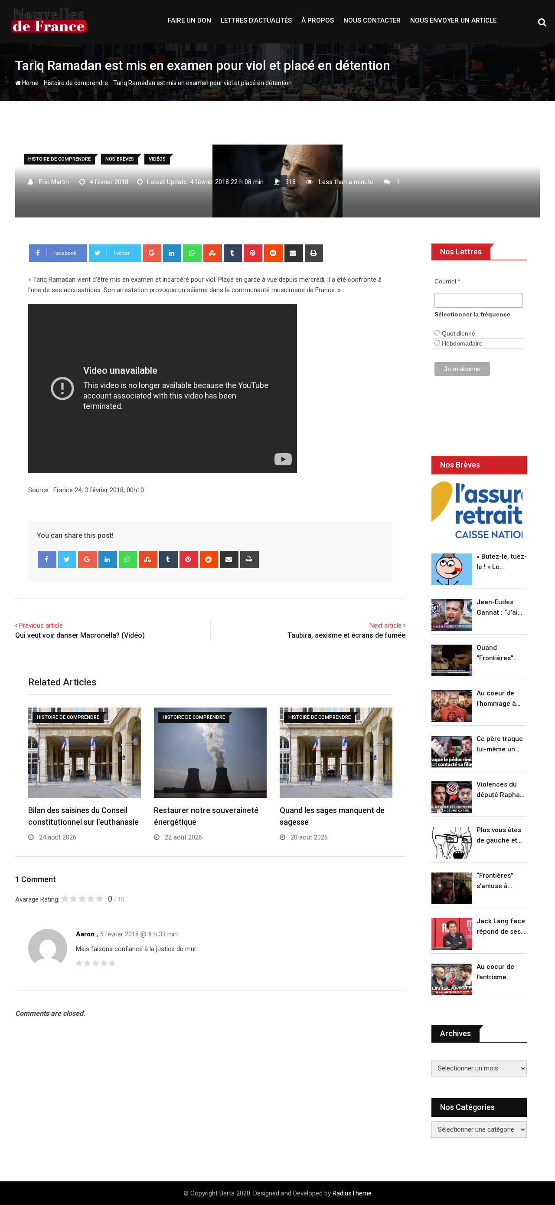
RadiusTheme (352, 1193)
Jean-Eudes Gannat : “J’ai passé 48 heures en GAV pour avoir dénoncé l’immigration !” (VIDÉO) (499, 608)
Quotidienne (457, 333)
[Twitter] (67, 559)
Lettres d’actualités (256, 20)
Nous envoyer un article (453, 20)
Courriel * (447, 281)
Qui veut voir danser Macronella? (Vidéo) (80, 635)
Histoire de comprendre (76, 82)
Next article (385, 625)
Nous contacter (372, 20)
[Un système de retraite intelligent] (476, 509)
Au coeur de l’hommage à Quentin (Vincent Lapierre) (496, 699)
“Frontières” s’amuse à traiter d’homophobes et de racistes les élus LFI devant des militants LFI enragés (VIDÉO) (499, 881)
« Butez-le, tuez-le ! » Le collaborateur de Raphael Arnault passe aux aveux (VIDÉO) (502, 562)
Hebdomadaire (461, 343)
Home (30, 82)
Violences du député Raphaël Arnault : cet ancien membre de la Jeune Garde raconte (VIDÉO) (501, 790)
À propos (317, 20)
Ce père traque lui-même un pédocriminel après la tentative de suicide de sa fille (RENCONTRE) (500, 744)
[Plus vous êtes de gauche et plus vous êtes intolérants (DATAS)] (451, 843)
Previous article (41, 625)
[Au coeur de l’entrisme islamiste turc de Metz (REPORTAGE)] (451, 979)
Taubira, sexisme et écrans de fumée (346, 635)
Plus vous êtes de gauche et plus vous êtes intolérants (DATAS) (499, 836)
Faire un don (189, 20)
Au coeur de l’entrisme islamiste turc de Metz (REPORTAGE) (498, 972)
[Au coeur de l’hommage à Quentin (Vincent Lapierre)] (451, 706)
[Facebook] (47, 559)
